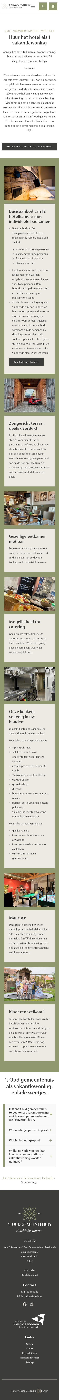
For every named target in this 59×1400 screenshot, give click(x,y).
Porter (44, 1390)
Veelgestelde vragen (29, 1357)
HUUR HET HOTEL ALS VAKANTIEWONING (29, 146)
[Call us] (43, 6)
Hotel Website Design (22, 1390)
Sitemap (30, 1362)
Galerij (29, 1343)
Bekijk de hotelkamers (26, 362)
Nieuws (29, 1348)
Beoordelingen (29, 1353)
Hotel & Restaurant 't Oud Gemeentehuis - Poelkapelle (27, 1178)
